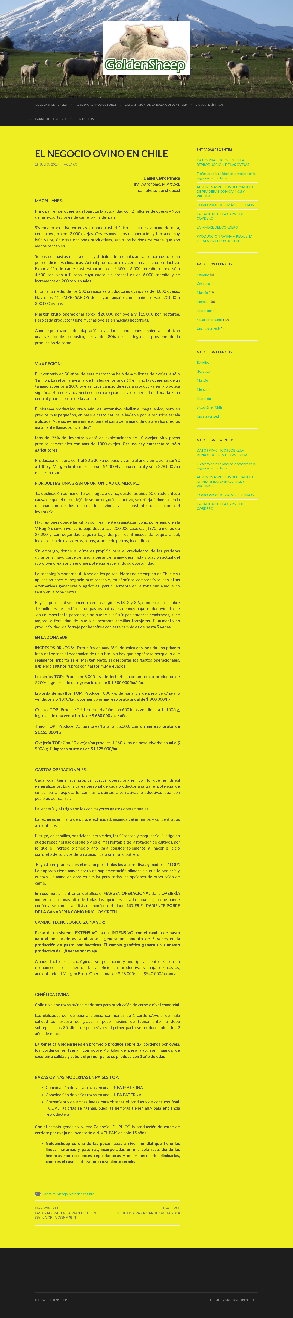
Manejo (62, 1194)
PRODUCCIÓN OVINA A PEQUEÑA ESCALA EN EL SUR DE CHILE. (224, 238)
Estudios (203, 275)
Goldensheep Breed (51, 104)
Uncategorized (208, 328)
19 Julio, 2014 (47, 164)
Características (210, 104)
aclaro (71, 164)
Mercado (203, 301)
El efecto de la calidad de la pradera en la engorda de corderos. (226, 175)
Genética (49, 1194)
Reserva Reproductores (96, 104)
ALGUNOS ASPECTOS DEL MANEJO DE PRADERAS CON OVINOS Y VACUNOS (225, 191)
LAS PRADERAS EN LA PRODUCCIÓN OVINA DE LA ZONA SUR (65, 1213)
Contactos (84, 119)
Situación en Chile (81, 1194)
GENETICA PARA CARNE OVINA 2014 (148, 1210)
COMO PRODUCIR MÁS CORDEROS (225, 205)
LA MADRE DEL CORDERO (217, 227)
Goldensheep (56, 1300)
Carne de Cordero (50, 119)
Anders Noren (236, 1300)
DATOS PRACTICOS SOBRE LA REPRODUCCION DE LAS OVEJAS (223, 162)
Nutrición (204, 310)
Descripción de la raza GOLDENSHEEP (156, 104)
